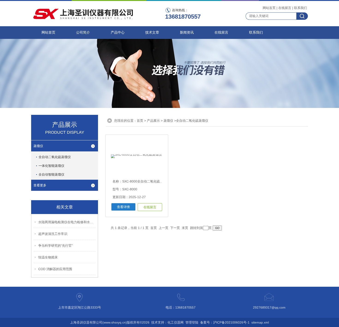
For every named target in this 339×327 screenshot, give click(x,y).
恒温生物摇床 (48, 257)
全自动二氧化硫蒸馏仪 (55, 157)
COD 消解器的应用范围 (55, 269)
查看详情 (123, 207)
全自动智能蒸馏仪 (51, 174)
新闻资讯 (187, 32)
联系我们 (300, 8)
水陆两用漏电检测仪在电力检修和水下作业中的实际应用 (67, 222)
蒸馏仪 (38, 146)
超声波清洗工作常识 (52, 234)
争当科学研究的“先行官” (55, 245)
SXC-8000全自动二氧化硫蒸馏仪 (146, 181)
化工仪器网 (175, 322)
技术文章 (152, 32)
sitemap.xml (260, 322)
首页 (140, 120)
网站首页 (269, 8)
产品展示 (153, 120)
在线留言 (284, 8)
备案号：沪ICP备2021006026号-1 (225, 322)
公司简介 (83, 32)
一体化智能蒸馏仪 (51, 166)
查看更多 (39, 185)
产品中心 (118, 32)
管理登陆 (191, 322)
